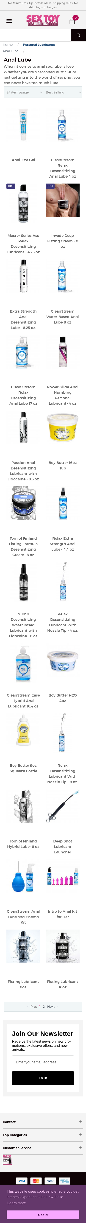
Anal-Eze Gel (23, 160)
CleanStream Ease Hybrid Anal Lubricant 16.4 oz (23, 700)
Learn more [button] (16, 1203)
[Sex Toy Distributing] (43, 20)
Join (43, 1078)
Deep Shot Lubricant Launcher (62, 846)
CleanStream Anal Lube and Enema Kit (23, 917)
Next (51, 1007)
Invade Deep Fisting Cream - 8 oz (62, 241)
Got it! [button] (43, 1215)
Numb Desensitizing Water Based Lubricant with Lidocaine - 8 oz (23, 625)
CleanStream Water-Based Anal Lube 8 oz (62, 316)
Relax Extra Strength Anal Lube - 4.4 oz (62, 544)
